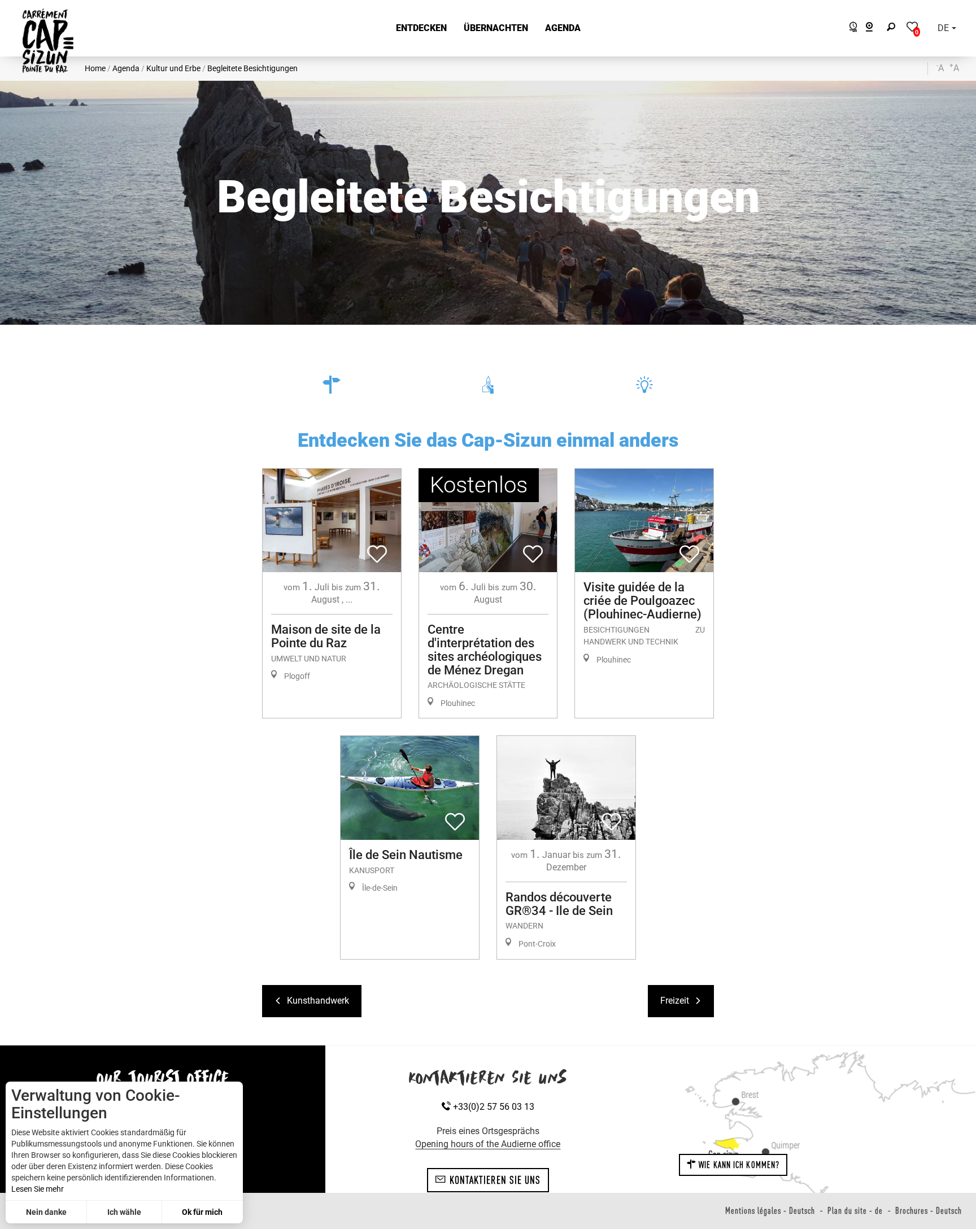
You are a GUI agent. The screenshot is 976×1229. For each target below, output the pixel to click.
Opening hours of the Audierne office (487, 1144)
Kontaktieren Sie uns (493, 1180)
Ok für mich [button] (202, 1212)
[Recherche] (893, 28)
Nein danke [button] (46, 1212)
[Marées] (850, 28)
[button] (421, 28)
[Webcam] (875, 28)
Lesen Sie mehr (37, 1188)
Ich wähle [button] (124, 1212)
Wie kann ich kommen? (737, 1165)
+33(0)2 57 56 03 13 (492, 1106)
